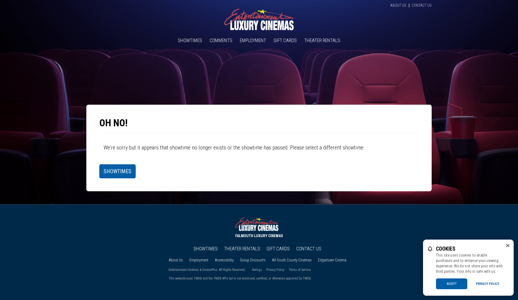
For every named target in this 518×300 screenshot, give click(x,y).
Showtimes (190, 40)
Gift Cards (285, 40)
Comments (221, 40)
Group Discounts (252, 260)
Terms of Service (300, 270)
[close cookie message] (507, 245)
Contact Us (422, 5)
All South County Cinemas (292, 260)
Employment (253, 40)
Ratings (257, 270)
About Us (398, 5)
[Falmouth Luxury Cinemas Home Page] (259, 19)
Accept (452, 284)
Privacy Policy (275, 270)
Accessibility (224, 260)
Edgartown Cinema (332, 260)
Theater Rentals (322, 40)
